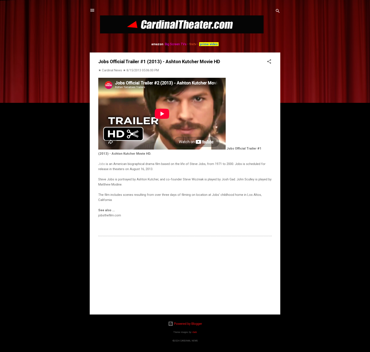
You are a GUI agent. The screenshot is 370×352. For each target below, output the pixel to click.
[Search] (277, 11)
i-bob (194, 332)
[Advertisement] (185, 275)
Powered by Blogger (187, 324)
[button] (269, 62)
